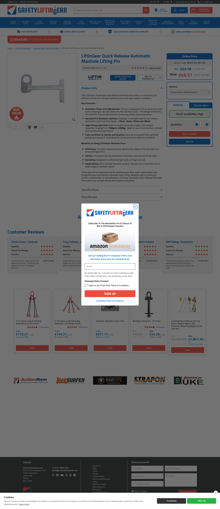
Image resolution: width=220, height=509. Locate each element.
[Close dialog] (135, 207)
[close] (216, 493)
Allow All (201, 501)
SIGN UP (110, 293)
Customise (171, 501)
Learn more (24, 504)
